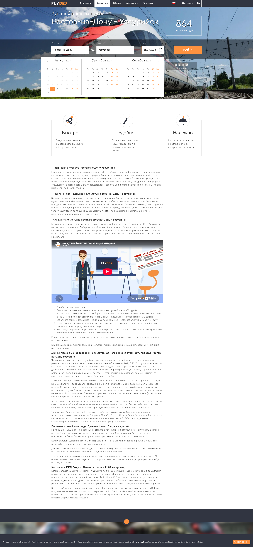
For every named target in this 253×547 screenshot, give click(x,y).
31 (48, 93)
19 (112, 81)
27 (62, 89)
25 (52, 89)
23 (98, 85)
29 (72, 89)
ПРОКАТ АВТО (133, 3)
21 (88, 85)
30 (76, 89)
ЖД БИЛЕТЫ (103, 3)
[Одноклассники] (179, 64)
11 (107, 77)
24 (102, 85)
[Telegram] (186, 64)
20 (117, 81)
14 (88, 81)
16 (98, 81)
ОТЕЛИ (118, 3)
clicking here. (142, 542)
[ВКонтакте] (175, 64)
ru (176, 3)
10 (102, 77)
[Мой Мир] (183, 64)
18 (107, 81)
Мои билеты (187, 3)
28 (67, 89)
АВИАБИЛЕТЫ (86, 3)
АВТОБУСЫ (149, 3)
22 (93, 85)
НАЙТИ (188, 50)
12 (112, 77)
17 (102, 81)
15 (93, 81)
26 (57, 89)
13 (117, 77)
